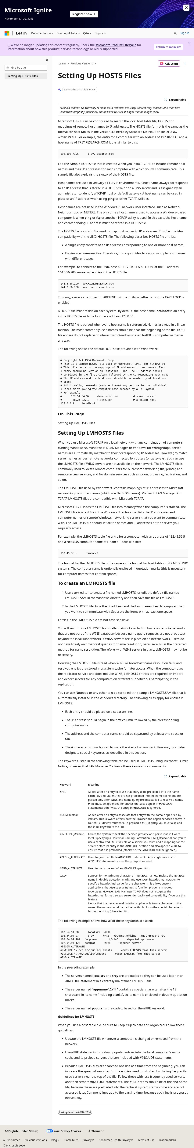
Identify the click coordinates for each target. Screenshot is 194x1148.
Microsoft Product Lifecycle (115, 45)
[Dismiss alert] (186, 8)
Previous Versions (81, 63)
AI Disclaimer (11, 1140)
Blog (54, 1140)
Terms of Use (146, 1140)
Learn (62, 63)
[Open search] (175, 33)
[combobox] (26, 68)
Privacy (87, 1140)
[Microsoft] (7, 33)
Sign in (185, 33)
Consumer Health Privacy (115, 1140)
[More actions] (184, 63)
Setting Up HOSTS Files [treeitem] (23, 76)
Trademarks (166, 1140)
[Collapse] (47, 60)
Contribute (71, 1140)
